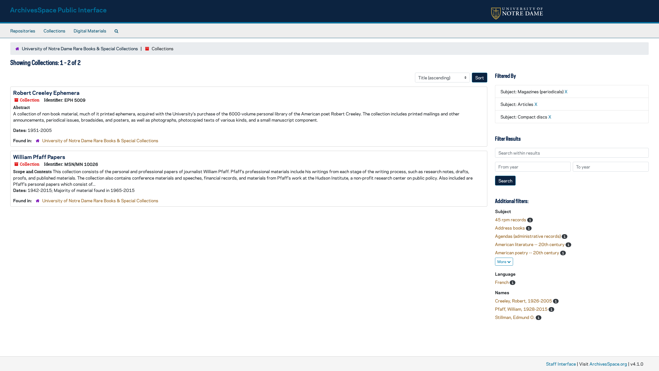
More (502, 261)
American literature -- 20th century (530, 244)
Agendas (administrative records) (528, 236)
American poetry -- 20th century (527, 252)
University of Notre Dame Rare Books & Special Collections (80, 48)
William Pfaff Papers (39, 156)
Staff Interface (561, 364)
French (502, 282)
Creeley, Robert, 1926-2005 (524, 300)
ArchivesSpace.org (608, 364)
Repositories (22, 30)
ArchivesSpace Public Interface (58, 9)
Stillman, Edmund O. (515, 317)
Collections (54, 30)
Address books (510, 228)
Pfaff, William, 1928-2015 (522, 309)
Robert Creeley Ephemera (46, 92)
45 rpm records (511, 219)
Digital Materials (90, 30)
